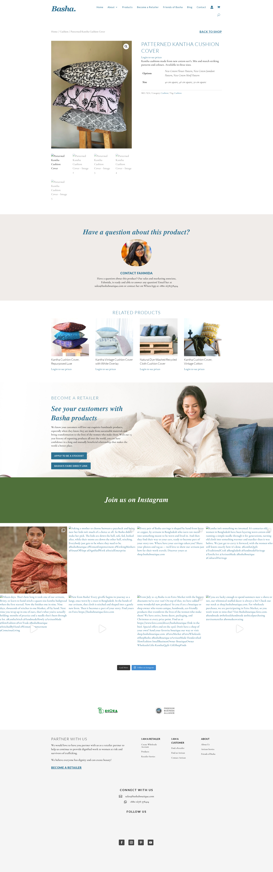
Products (127, 7)
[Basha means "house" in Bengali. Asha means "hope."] (33, 560)
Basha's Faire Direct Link (71, 466)
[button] (126, 46)
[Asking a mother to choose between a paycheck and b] (102, 560)
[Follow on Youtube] (150, 842)
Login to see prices (151, 57)
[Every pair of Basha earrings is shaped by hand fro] (170, 560)
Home (100, 7)
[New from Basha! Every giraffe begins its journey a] (102, 628)
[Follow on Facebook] (121, 842)
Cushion (64, 31)
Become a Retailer (148, 7)
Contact (201, 7)
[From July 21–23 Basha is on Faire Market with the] (170, 628)
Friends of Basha (173, 7)
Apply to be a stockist (69, 455)
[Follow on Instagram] (131, 842)
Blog (189, 7)
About (111, 7)
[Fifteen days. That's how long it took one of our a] (33, 628)
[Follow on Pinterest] (141, 842)
